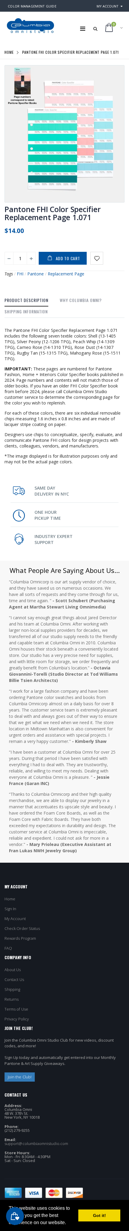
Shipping (12, 989)
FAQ (8, 948)
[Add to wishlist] (96, 258)
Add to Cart (68, 258)
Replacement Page (66, 274)
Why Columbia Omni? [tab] (81, 300)
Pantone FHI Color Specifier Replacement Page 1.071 (52, 213)
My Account (107, 6)
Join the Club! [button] (20, 1077)
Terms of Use (16, 1009)
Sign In (10, 908)
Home (9, 52)
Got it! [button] (99, 1215)
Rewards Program (20, 938)
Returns (11, 999)
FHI (20, 274)
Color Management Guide (32, 6)
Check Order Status (22, 928)
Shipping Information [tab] (26, 311)
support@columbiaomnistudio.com (36, 1143)
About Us (12, 969)
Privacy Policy (16, 1019)
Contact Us (14, 979)
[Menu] (82, 28)
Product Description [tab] (26, 300)
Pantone (35, 274)
